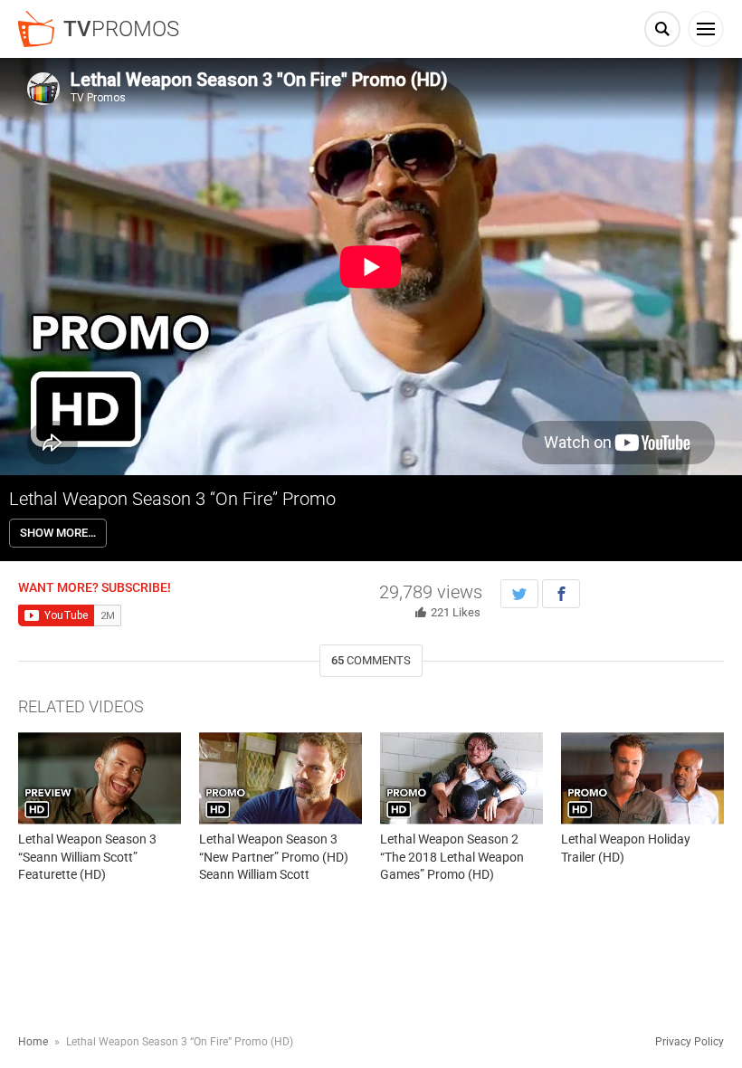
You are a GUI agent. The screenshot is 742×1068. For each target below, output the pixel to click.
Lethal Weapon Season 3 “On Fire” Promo (172, 499)
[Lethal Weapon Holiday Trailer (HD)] (642, 778)
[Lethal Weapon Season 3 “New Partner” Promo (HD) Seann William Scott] (280, 778)
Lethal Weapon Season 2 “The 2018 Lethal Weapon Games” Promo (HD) (452, 857)
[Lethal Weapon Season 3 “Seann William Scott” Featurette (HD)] (99, 778)
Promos (121, 29)
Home (33, 1041)
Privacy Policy (689, 1041)
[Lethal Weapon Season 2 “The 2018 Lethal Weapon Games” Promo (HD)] (461, 778)
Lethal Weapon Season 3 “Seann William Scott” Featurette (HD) (87, 857)
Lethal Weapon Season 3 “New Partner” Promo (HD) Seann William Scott (273, 857)
